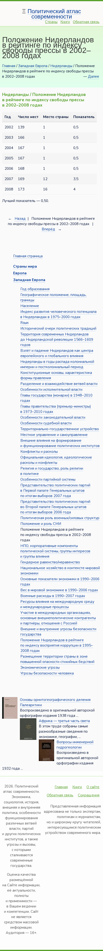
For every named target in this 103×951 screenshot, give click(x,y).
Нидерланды (61, 65)
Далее (93, 76)
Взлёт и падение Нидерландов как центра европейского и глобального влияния (56, 353)
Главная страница (28, 256)
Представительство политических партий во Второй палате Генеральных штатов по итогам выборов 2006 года (55, 507)
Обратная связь (86, 21)
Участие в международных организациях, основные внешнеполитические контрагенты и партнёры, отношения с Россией (58, 618)
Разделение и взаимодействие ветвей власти (58, 383)
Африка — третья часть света (64, 720)
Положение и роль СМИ (40, 523)
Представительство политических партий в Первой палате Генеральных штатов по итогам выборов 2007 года (55, 490)
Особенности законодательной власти (52, 417)
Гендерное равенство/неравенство (50, 562)
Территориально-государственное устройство (59, 429)
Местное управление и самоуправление (54, 434)
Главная (8, 65)
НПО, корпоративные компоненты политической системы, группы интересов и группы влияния (55, 551)
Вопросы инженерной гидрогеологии (75, 745)
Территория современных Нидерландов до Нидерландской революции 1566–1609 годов (56, 339)
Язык (24, 322)
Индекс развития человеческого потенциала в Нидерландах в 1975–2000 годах (58, 314)
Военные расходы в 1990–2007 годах (52, 595)
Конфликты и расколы (39, 451)
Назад (20, 218)
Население (29, 305)
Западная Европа (32, 65)
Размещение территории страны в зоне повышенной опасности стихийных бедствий (57, 659)
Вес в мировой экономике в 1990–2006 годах (59, 590)
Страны (51, 21)
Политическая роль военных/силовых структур (59, 518)
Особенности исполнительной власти (51, 389)
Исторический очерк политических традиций (58, 328)
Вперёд (48, 229)
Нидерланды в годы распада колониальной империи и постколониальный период (57, 364)
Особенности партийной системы (47, 479)
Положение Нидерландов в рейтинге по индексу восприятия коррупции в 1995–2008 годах (56, 645)
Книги (65, 21)
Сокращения (88, 795)
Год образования (35, 289)
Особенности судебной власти (46, 423)
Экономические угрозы (40, 667)
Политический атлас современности (54, 14)
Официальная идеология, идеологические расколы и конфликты (56, 460)
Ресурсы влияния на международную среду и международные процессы (57, 604)
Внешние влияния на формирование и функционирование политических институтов (60, 443)
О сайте (92, 787)
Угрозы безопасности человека (47, 673)
